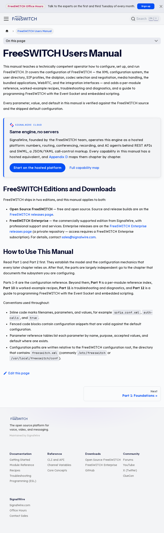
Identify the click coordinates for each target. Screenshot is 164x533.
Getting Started (20, 460)
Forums (128, 460)
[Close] (161, 6)
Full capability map (84, 168)
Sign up (145, 6)
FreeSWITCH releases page (31, 214)
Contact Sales (19, 516)
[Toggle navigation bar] (6, 19)
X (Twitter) (130, 470)
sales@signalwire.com (79, 237)
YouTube (129, 465)
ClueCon (128, 476)
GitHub (90, 470)
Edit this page (19, 373)
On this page (15, 41)
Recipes (15, 470)
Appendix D (58, 157)
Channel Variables (59, 465)
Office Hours (18, 510)
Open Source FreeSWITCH (103, 460)
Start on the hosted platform (37, 168)
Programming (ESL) (23, 481)
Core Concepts (57, 470)
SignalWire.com (20, 505)
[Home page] (7, 31)
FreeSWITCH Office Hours (25, 6)
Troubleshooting (20, 476)
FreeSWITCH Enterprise (101, 465)
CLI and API (55, 460)
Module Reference (22, 465)
